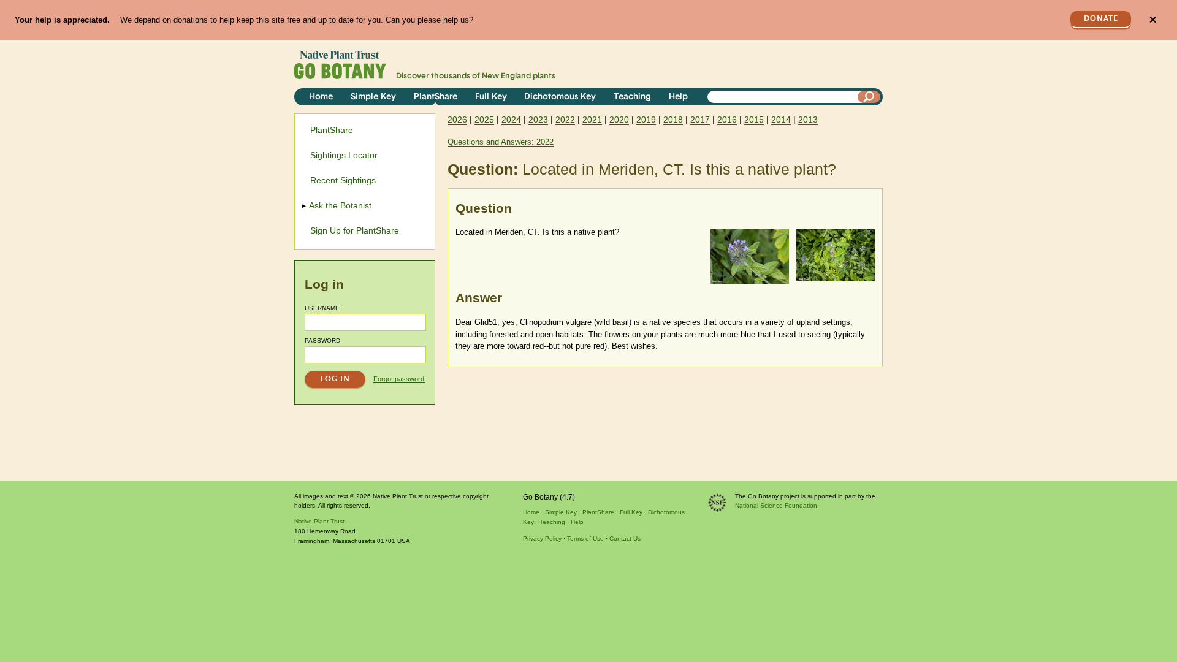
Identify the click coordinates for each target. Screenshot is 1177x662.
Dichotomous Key (560, 97)
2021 (592, 119)
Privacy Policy (542, 538)
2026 (457, 119)
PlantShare (435, 97)
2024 (511, 119)
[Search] (869, 97)
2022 (565, 119)
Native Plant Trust (319, 521)
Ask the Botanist (340, 205)
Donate (1101, 19)
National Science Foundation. (777, 505)
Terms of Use (585, 538)
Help (678, 97)
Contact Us (625, 538)
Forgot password (398, 378)
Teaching (632, 97)
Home (321, 97)
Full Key (491, 97)
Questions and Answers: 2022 (501, 141)
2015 (754, 119)
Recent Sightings (343, 180)
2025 (484, 119)
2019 (646, 119)
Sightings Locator (344, 155)
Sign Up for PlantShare (354, 230)
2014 (781, 119)
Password (322, 340)
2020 (619, 119)
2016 (727, 119)
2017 (700, 119)
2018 (673, 119)
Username (322, 308)
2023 (538, 119)
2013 (808, 119)
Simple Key (373, 97)
